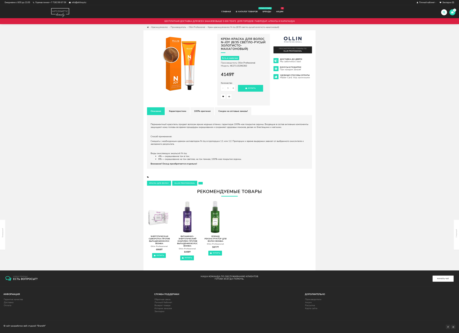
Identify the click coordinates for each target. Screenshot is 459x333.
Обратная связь (162, 299)
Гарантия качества (13, 299)
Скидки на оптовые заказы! (233, 111)
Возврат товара (162, 305)
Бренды (265, 10)
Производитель (178, 27)
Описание (156, 111)
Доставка (9, 302)
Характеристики (177, 111)
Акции (279, 10)
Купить (252, 88)
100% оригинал (202, 111)
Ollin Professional (197, 27)
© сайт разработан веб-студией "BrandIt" (25, 325)
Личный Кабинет (163, 302)
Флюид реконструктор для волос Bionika (216, 238)
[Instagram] (453, 327)
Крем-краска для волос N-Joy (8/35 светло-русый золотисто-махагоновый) (243, 27)
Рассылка (310, 305)
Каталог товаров (248, 11)
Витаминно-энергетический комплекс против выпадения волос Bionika (187, 241)
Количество (226, 83)
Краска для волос (159, 27)
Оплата (7, 305)
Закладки (159, 311)
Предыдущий (3, 232)
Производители (313, 299)
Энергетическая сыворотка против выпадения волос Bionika (159, 240)
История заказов (163, 308)
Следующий (456, 233)
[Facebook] (448, 327)
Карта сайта (311, 308)
